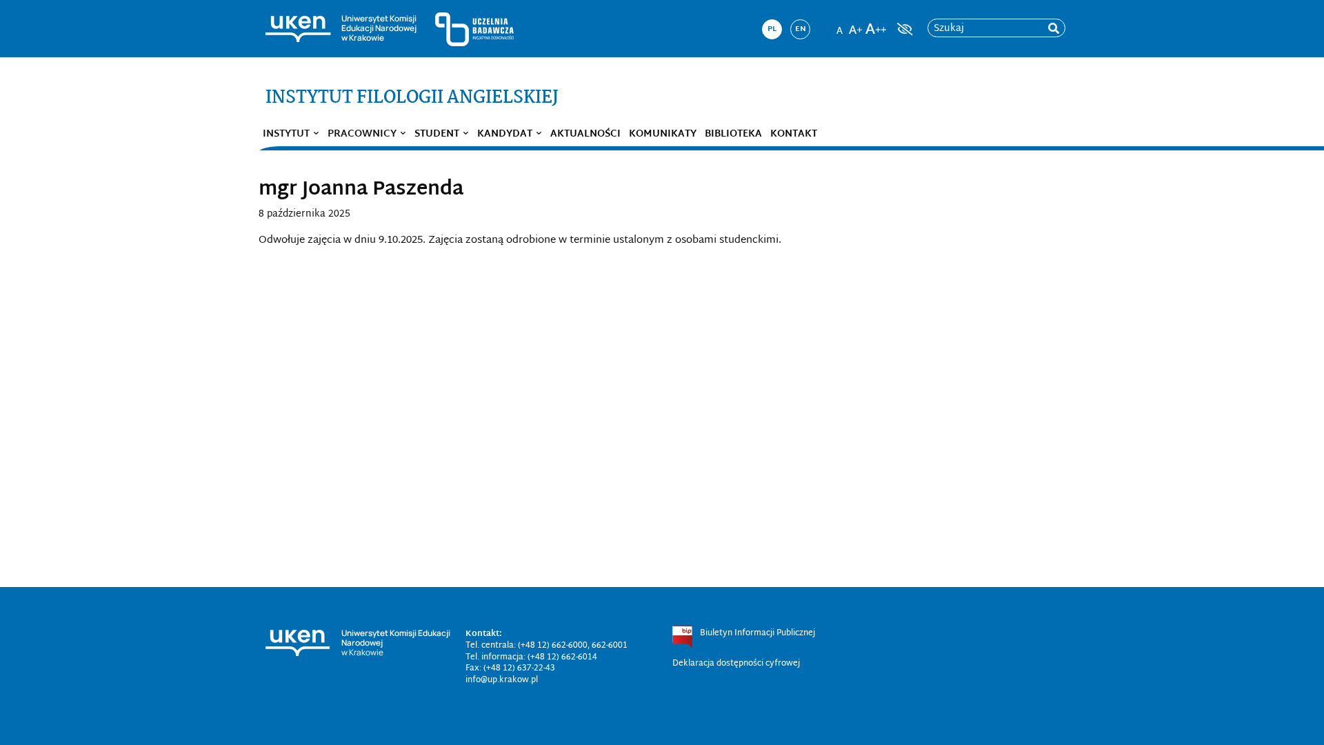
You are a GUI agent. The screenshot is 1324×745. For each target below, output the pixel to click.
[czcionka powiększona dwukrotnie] (875, 25)
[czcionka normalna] (839, 25)
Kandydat (504, 134)
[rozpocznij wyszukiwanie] (1054, 28)
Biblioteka (733, 134)
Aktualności (585, 134)
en (800, 29)
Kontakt (793, 134)
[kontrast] (903, 29)
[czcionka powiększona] (856, 25)
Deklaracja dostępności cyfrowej (736, 663)
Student (436, 134)
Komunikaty (662, 134)
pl (772, 29)
